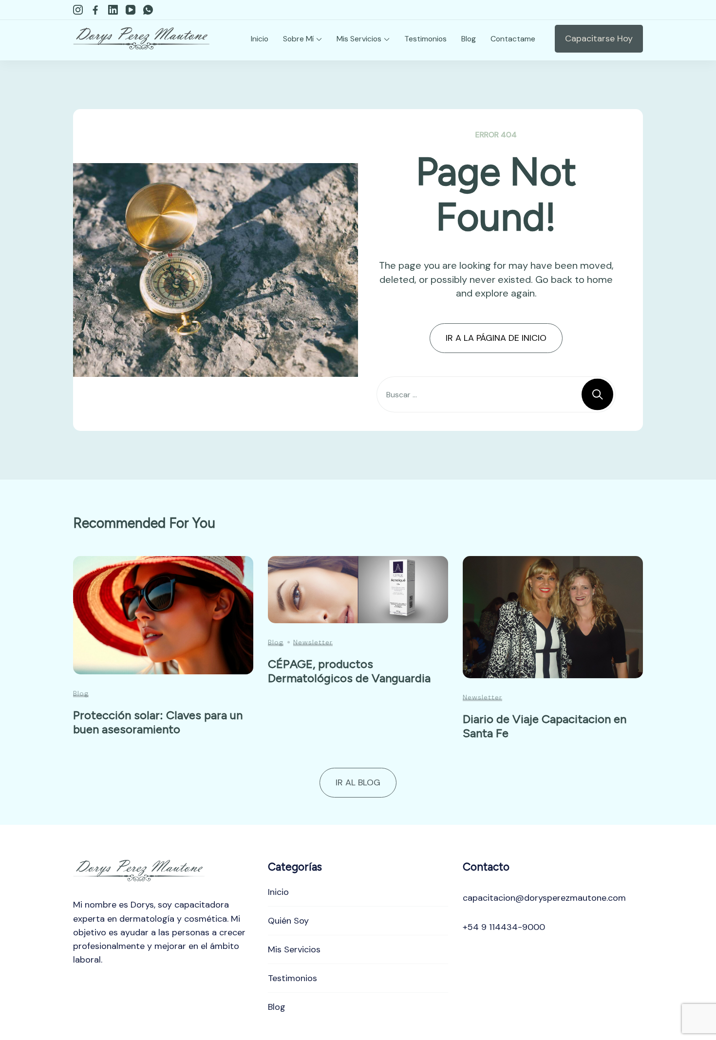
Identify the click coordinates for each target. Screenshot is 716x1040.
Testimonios (425, 39)
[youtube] (130, 10)
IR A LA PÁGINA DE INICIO (496, 338)
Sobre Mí (298, 39)
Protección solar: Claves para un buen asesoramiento (158, 722)
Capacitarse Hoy (599, 38)
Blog (468, 39)
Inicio (259, 39)
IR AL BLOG (358, 782)
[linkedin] (113, 10)
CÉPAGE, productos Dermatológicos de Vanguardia (349, 671)
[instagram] (78, 10)
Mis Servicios (359, 39)
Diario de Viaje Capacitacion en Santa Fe (544, 726)
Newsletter (313, 642)
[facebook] (95, 10)
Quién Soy (288, 921)
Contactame (512, 39)
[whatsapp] (148, 10)
